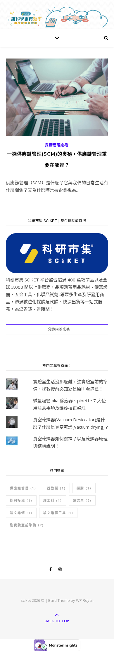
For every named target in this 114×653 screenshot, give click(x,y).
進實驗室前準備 (27, 525)
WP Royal (84, 600)
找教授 (56, 488)
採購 (84, 488)
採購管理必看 (57, 144)
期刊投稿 (21, 500)
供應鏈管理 (23, 488)
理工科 (52, 500)
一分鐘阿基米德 (57, 329)
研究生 (82, 500)
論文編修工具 (58, 513)
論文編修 (21, 513)
